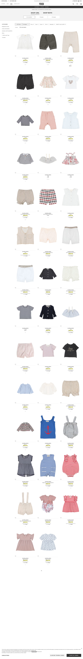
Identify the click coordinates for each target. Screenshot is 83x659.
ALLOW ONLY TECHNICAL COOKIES (57, 655)
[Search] (73, 4)
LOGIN (80, 1)
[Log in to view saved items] (77, 4)
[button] (7, 26)
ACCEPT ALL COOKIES (73, 655)
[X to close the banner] (81, 648)
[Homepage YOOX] (41, 4)
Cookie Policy (34, 651)
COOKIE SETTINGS (5, 655)
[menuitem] (3, 4)
